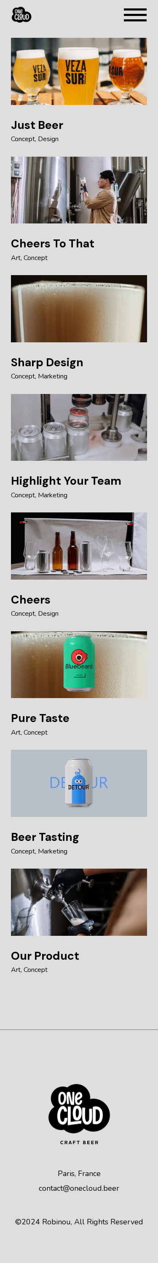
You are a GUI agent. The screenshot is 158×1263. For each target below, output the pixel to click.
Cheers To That (52, 243)
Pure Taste (40, 718)
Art (16, 258)
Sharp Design (47, 362)
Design (48, 139)
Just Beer (37, 125)
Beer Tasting (45, 837)
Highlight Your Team (66, 480)
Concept (23, 139)
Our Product (45, 955)
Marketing (52, 376)
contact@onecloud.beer (79, 1188)
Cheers (31, 599)
